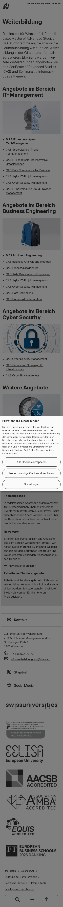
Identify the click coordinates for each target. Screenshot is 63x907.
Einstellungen (31, 484)
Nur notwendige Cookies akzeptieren (31, 473)
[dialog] (31, 453)
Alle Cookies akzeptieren (32, 462)
